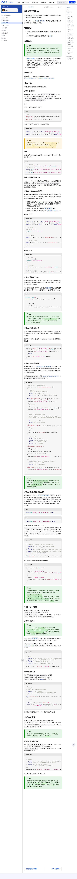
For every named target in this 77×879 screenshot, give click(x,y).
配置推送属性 (5, 33)
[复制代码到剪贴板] (60, 114)
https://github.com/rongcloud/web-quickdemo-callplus (39, 78)
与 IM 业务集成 (5, 25)
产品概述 (18, 2)
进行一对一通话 (69, 46)
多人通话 (4, 30)
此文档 (50, 36)
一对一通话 (4, 28)
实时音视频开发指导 (6, 15)
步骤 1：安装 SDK (70, 17)
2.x (19, 10)
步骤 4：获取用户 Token (70, 30)
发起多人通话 (69, 56)
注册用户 (38, 323)
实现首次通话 (5, 22)
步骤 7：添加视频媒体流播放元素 (71, 42)
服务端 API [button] (43, 2)
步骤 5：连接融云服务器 (70, 34)
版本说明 (4, 38)
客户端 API (4, 40)
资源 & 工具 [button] (51, 2)
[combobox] (10, 10)
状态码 (3, 35)
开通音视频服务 (5, 20)
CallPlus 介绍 (5, 17)
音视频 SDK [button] (35, 2)
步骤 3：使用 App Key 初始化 (71, 26)
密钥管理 (48, 288)
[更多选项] (56, 7)
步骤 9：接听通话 (70, 53)
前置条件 (68, 10)
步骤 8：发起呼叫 (70, 49)
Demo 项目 (68, 12)
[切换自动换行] (57, 131)
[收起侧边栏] (22, 660)
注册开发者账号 (31, 58)
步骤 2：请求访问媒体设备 (71, 21)
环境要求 (68, 7)
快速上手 (68, 14)
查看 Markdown (50, 7)
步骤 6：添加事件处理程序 (71, 38)
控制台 (71, 2)
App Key (40, 63)
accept (42, 679)
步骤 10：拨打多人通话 (71, 59)
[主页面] (25, 7)
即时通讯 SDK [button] (25, 2)
